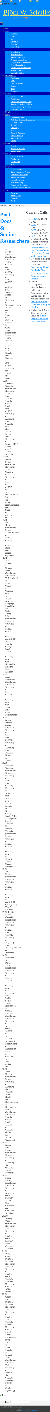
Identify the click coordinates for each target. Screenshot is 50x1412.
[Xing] (32, 1)
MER (34, 230)
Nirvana (24, 1410)
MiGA (34, 219)
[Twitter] (14, 1)
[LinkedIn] (24, 1)
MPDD (34, 236)
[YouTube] (5, 1)
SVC (33, 224)
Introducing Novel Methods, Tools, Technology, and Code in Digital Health (40, 273)
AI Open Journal (39, 301)
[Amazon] (41, 1)
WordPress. (33, 1410)
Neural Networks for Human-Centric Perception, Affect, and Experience (40, 251)
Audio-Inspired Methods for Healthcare (39, 318)
